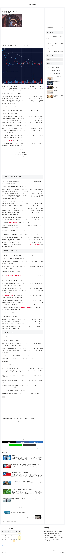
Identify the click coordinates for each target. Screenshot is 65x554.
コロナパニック (16, 418)
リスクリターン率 (22, 418)
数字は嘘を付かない (51, 41)
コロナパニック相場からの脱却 (23, 152)
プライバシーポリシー (59, 550)
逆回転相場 (32, 418)
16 (19, 537)
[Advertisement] (22, 36)
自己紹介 (53, 550)
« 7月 (2, 545)
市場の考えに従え (20, 156)
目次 (21, 149)
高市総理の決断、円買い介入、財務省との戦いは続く (55, 44)
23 (19, 539)
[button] (29, 445)
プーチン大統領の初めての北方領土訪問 (55, 37)
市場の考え (27, 418)
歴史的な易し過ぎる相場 (22, 154)
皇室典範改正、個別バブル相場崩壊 (55, 51)
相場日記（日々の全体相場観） (7, 418)
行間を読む (49, 48)
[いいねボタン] (3, 397)
